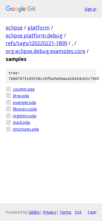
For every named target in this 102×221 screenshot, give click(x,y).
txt (78, 211)
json (91, 211)
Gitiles (34, 212)
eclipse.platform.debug (34, 35)
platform (38, 27)
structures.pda (26, 129)
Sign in (90, 9)
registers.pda (24, 115)
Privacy (49, 212)
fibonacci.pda (25, 109)
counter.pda (24, 89)
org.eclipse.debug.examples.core (45, 51)
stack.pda (21, 122)
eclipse (14, 27)
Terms (65, 212)
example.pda (24, 102)
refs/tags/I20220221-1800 (36, 43)
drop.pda (21, 95)
